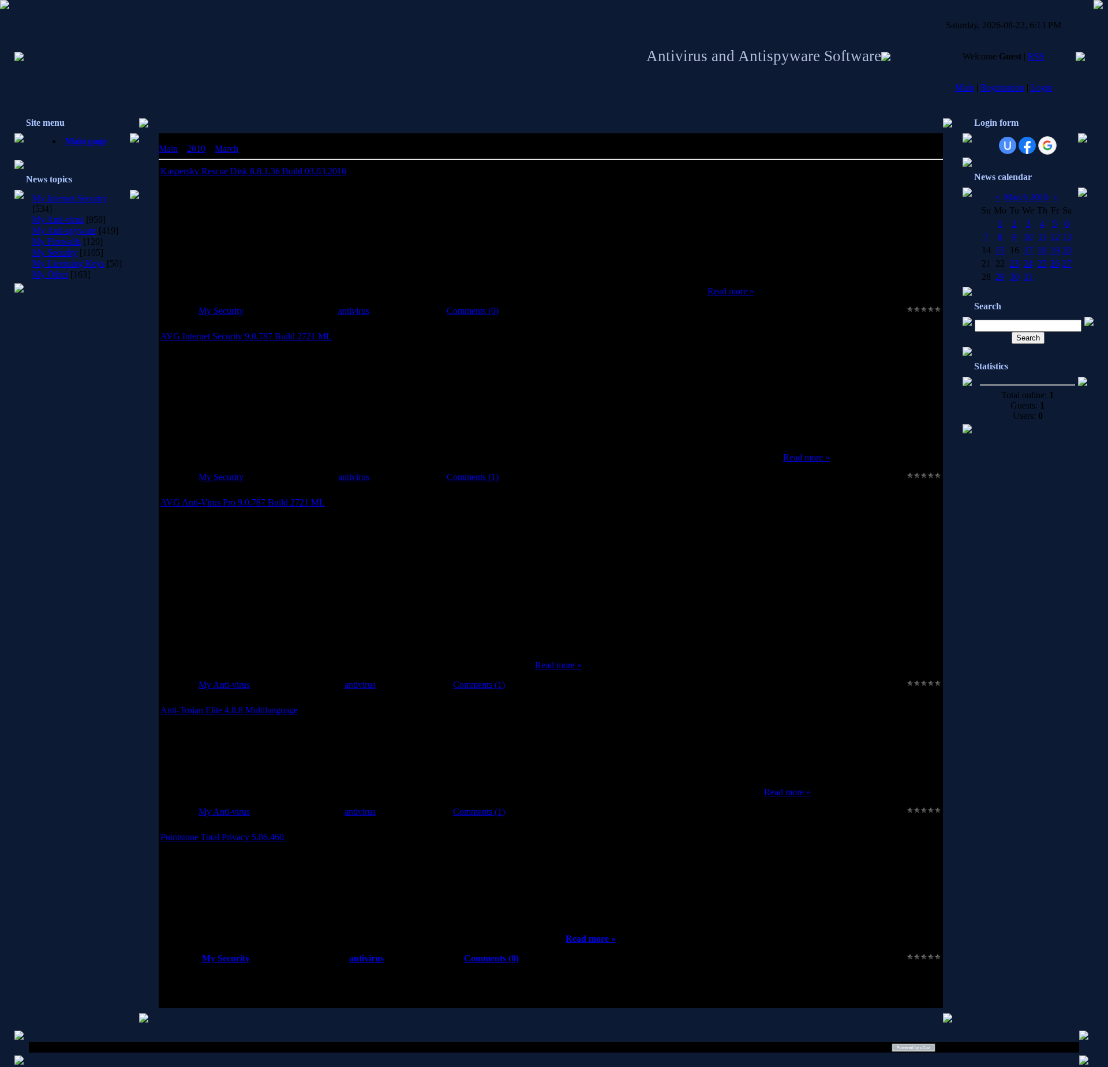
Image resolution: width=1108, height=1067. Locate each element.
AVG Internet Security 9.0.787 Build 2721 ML (246, 336)
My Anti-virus (58, 219)
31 (1028, 277)
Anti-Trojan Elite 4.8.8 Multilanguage (229, 710)
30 (1014, 277)
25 (1042, 263)
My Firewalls (56, 241)
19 (1055, 250)
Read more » (731, 291)
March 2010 (1026, 197)
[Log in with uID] (1007, 145)
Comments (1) (473, 477)
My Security (54, 252)
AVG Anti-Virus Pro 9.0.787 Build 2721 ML (242, 502)
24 (1028, 263)
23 (1014, 263)
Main (964, 87)
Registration (1002, 87)
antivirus (353, 311)
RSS (1036, 56)
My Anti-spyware (64, 230)
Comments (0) (473, 311)
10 (1028, 237)
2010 (196, 149)
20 (1067, 250)
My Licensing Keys (68, 263)
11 (1042, 237)
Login (1042, 87)
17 (1028, 250)
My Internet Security (69, 198)
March (226, 149)
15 (1000, 250)
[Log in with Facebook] (1027, 145)
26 (1055, 263)
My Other (50, 274)
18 (1042, 250)
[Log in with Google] (1047, 145)
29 (1000, 277)
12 (1055, 237)
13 (1067, 237)
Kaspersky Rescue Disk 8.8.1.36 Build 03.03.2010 (253, 171)
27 (1067, 263)
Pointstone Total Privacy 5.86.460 (222, 837)
